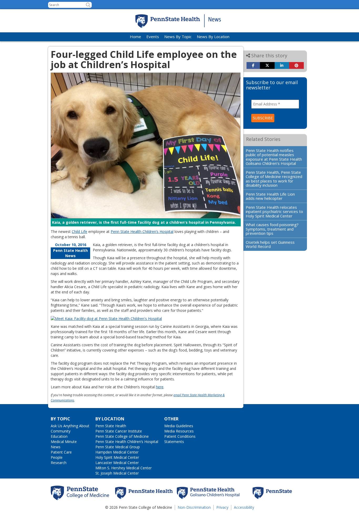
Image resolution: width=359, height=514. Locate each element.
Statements (174, 441)
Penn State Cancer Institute (118, 431)
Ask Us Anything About (70, 425)
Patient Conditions (180, 436)
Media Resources (179, 431)
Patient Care (61, 452)
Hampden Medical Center (117, 452)
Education (59, 436)
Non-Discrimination (194, 507)
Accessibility (244, 507)
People (57, 457)
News (55, 446)
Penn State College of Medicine (122, 436)
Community (60, 431)
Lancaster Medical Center (117, 462)
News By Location (213, 36)
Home (135, 36)
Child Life (79, 231)
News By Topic (178, 36)
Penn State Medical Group (117, 446)
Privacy (222, 507)
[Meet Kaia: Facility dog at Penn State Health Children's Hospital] (106, 318)
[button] (88, 5)
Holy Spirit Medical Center (117, 457)
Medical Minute (64, 441)
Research (58, 462)
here (159, 386)
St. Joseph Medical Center (117, 473)
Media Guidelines (178, 425)
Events (152, 36)
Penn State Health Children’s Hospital (142, 231)
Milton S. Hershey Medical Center (123, 467)
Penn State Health (110, 425)
